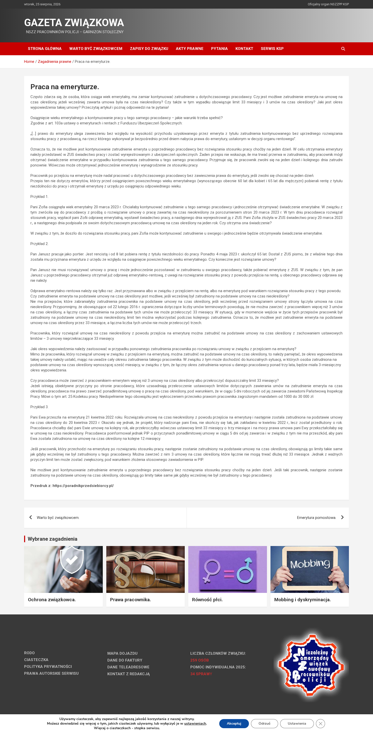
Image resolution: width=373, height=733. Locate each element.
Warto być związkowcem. (58, 517)
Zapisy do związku (149, 48)
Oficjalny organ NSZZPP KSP (328, 4)
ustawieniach (195, 723)
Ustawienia (297, 723)
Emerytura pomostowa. (316, 517)
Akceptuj (234, 723)
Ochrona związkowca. (52, 600)
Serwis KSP (272, 48)
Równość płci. (207, 600)
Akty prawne (190, 48)
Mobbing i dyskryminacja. (302, 600)
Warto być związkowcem (95, 48)
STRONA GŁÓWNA (45, 48)
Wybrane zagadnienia (52, 539)
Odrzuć (264, 723)
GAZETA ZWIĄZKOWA (74, 23)
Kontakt (244, 48)
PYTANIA (219, 48)
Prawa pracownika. (130, 600)
